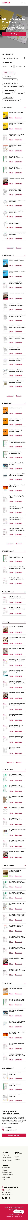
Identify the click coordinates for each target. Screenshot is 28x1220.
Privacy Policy (18, 1216)
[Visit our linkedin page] (6, 1198)
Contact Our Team (14, 1135)
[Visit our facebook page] (3, 1198)
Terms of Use (10, 1216)
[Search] (22, 2)
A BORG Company (14, 1214)
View (11, 118)
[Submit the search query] (24, 58)
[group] (14, 27)
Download (18, 118)
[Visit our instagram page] (10, 1198)
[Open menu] (25, 3)
